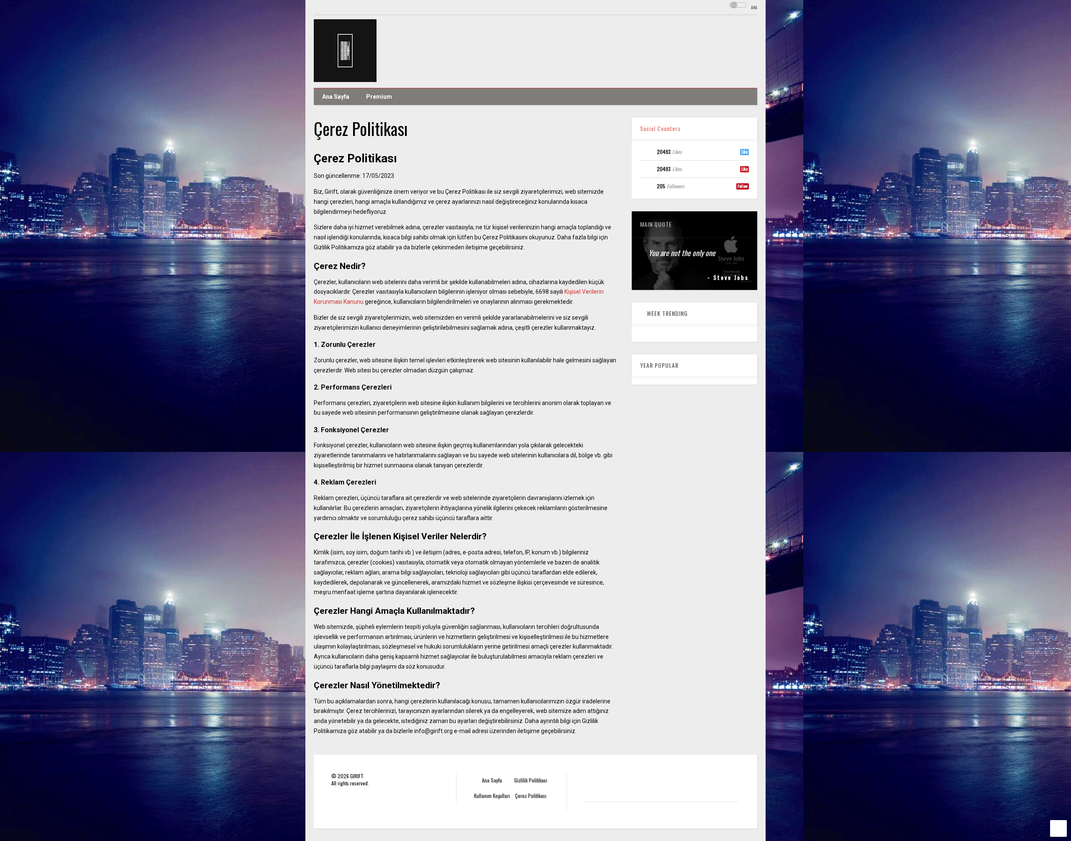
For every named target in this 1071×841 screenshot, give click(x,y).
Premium (379, 96)
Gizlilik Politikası (530, 780)
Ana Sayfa (335, 96)
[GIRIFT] (345, 77)
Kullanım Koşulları (492, 795)
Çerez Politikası (530, 795)
